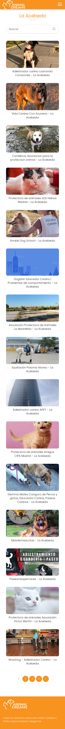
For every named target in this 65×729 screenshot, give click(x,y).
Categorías (35, 721)
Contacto (50, 717)
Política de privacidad (15, 721)
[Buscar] (53, 28)
